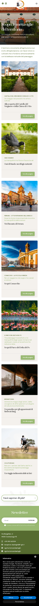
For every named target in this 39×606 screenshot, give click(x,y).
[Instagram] (6, 4)
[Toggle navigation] (36, 3)
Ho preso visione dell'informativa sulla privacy (20, 525)
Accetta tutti (28, 597)
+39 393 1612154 (10, 541)
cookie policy (19, 575)
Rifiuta (11, 597)
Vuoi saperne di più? (14, 498)
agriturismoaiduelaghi (12, 548)
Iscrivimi (31, 520)
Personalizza (19, 602)
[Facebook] (2, 4)
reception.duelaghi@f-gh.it (14, 545)
